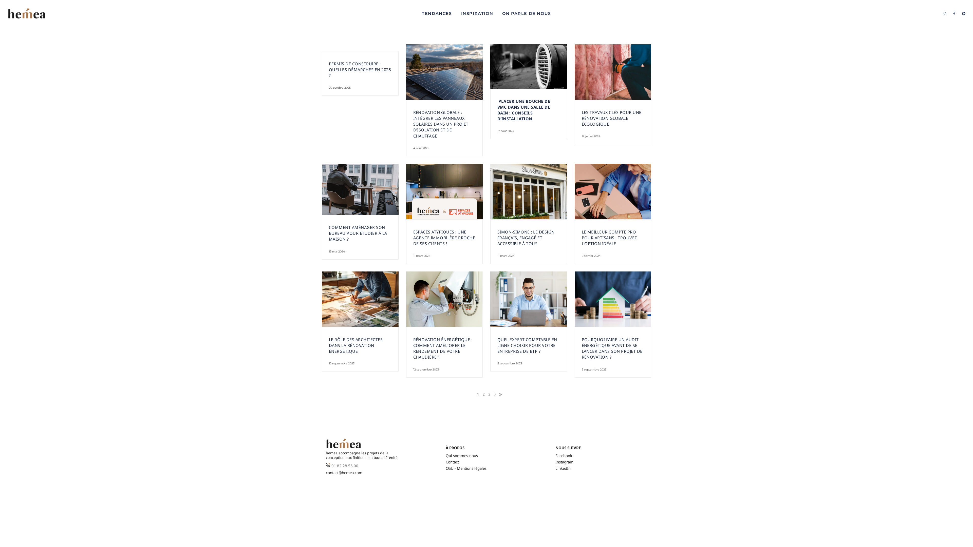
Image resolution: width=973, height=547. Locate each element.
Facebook (563, 456)
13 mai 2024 (337, 251)
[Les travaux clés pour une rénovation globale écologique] (613, 72)
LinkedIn (563, 468)
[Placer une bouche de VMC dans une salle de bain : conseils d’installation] (528, 66)
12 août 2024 (505, 131)
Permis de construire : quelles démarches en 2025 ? (360, 69)
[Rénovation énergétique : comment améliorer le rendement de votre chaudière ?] (444, 299)
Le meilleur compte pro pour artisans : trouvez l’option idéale (609, 237)
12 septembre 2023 (341, 363)
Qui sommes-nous (462, 456)
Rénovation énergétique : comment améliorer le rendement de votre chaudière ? (443, 348)
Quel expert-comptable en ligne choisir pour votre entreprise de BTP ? (527, 345)
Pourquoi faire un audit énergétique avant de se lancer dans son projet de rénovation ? (612, 348)
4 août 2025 (421, 148)
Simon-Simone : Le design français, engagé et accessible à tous (526, 237)
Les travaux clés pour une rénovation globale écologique (612, 118)
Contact (452, 462)
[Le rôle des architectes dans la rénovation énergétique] (360, 299)
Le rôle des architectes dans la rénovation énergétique (356, 345)
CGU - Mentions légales (466, 468)
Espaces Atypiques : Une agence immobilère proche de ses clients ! (444, 237)
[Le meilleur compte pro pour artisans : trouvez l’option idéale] (613, 191)
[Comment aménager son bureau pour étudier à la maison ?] (360, 189)
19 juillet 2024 (591, 136)
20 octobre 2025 (340, 87)
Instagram (564, 462)
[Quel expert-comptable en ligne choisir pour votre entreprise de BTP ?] (528, 299)
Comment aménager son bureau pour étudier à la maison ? (358, 233)
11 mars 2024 (421, 256)
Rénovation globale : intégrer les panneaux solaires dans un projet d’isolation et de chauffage (441, 124)
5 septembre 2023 (509, 363)
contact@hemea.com (344, 472)
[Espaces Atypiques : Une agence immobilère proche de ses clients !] (444, 191)
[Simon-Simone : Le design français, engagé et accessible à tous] (528, 191)
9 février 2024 (591, 256)
